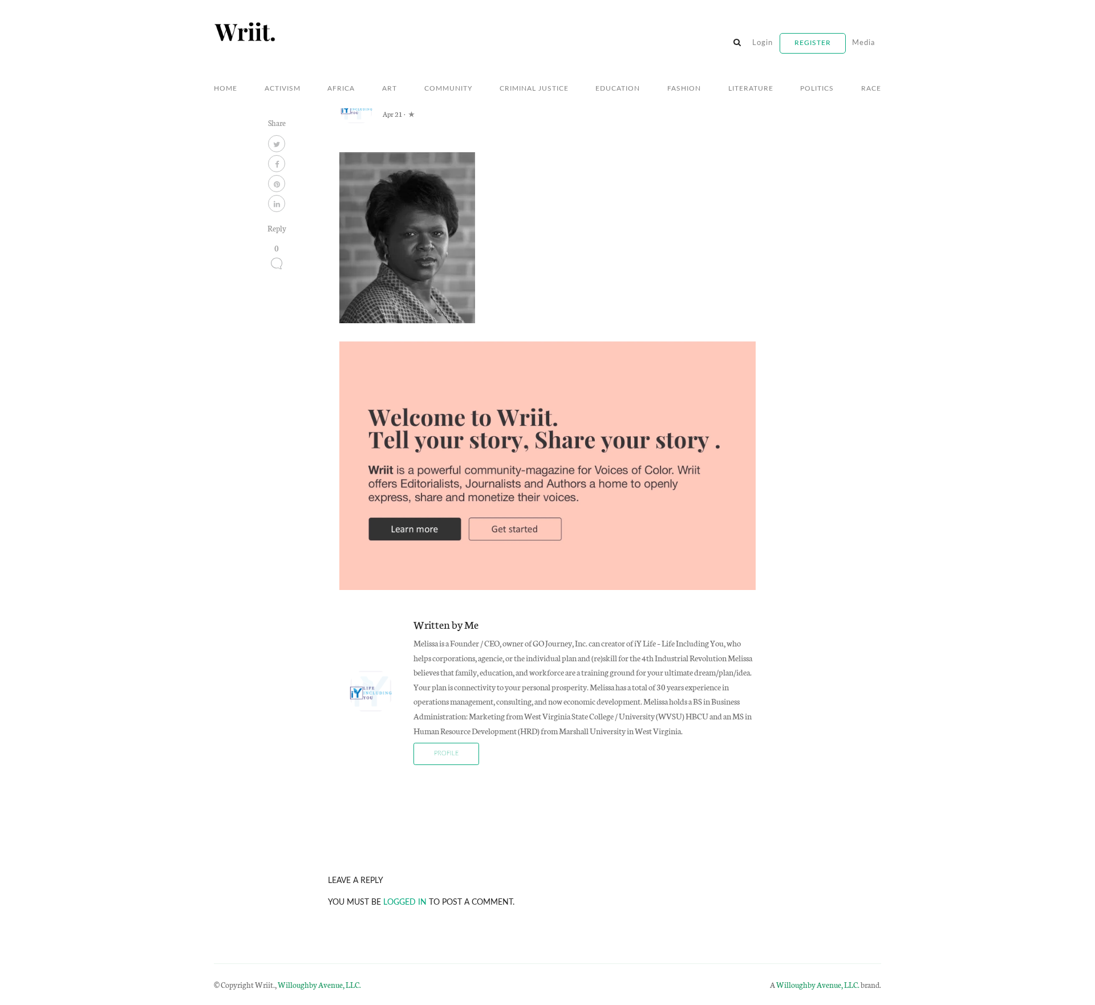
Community (448, 88)
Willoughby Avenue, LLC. (319, 984)
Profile (446, 753)
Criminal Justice (534, 88)
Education (617, 88)
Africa (341, 88)
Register (812, 42)
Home (225, 88)
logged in (405, 902)
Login (762, 43)
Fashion (684, 88)
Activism (283, 88)
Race (871, 88)
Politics (817, 88)
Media (863, 43)
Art (389, 88)
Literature (750, 88)
